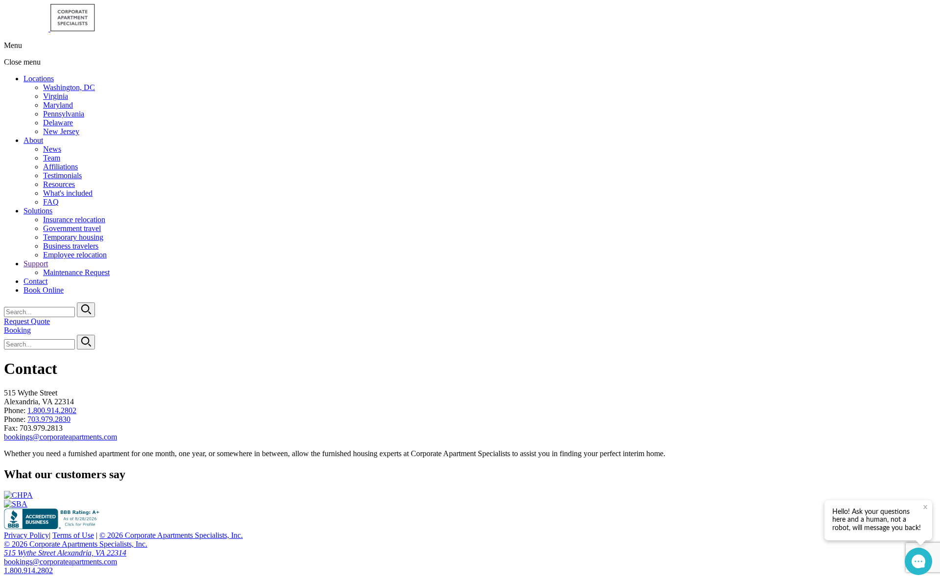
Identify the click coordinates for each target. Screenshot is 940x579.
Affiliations (60, 166)
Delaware (58, 122)
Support (36, 263)
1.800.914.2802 (51, 410)
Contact (35, 281)
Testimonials (62, 175)
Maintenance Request (76, 272)
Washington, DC (69, 87)
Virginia (55, 96)
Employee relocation (75, 255)
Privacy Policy (26, 535)
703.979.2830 (48, 419)
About (33, 140)
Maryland (58, 105)
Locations (39, 78)
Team (51, 158)
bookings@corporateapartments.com (60, 437)
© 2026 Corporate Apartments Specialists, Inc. (171, 535)
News (52, 149)
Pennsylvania (63, 114)
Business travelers (70, 246)
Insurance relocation (74, 219)
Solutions (38, 211)
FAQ (51, 202)
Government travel (72, 228)
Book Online (44, 290)
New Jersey (61, 131)
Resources (59, 184)
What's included (68, 193)
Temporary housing (73, 237)
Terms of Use (73, 535)
